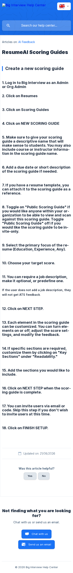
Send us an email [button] (39, 544)
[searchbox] (36, 25)
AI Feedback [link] (26, 42)
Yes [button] (30, 475)
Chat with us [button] (40, 533)
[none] (24, 10)
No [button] (44, 475)
